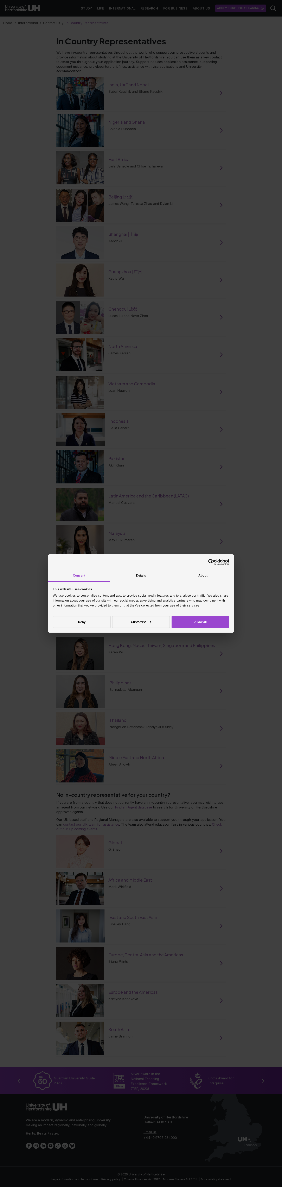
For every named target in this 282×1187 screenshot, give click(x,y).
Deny (81, 622)
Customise (138, 622)
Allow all (200, 622)
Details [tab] (141, 575)
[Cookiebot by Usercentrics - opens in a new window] (211, 562)
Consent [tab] (79, 575)
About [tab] (202, 575)
